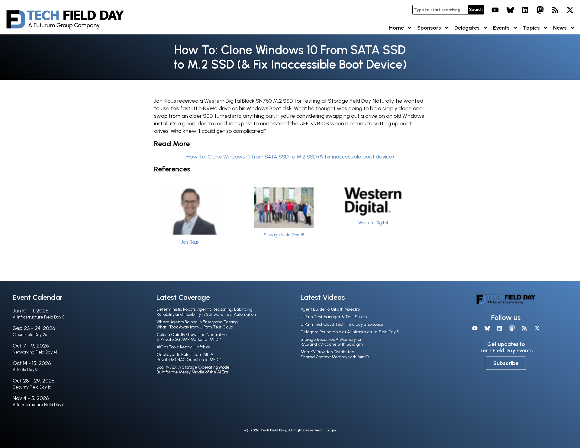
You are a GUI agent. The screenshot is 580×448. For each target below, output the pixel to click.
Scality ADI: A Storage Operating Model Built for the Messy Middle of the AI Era (193, 370)
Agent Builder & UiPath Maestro (330, 309)
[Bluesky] (510, 10)
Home (396, 27)
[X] (570, 10)
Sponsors (429, 27)
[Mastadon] (540, 10)
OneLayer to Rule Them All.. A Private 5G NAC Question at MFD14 (189, 357)
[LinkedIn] (525, 10)
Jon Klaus (189, 242)
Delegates (467, 27)
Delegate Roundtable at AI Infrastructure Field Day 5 (350, 331)
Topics (531, 27)
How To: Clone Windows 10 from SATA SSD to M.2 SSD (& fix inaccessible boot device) (290, 156)
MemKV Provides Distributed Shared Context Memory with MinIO (335, 354)
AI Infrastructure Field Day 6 (38, 404)
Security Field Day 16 (32, 387)
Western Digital (373, 223)
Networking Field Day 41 (35, 352)
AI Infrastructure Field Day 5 (38, 317)
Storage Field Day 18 (284, 235)
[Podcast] (555, 10)
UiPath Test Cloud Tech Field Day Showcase (342, 324)
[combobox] (440, 9)
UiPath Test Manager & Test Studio (334, 316)
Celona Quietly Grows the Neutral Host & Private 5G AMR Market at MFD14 (193, 337)
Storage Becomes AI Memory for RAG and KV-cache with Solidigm (332, 342)
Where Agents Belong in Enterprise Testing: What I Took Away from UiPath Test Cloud (197, 324)
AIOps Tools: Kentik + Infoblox (183, 347)
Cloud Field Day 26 (30, 334)
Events (501, 27)
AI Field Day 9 (25, 369)
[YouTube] (495, 10)
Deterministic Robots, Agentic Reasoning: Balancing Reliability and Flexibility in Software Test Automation (206, 312)
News (560, 27)
